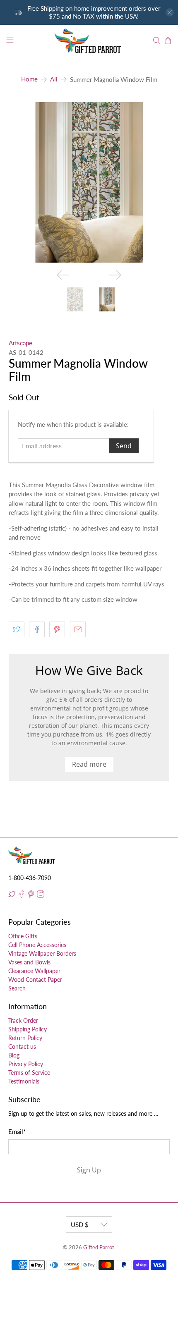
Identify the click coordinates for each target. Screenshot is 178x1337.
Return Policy (25, 1037)
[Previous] (63, 275)
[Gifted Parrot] (89, 41)
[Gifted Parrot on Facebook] (21, 895)
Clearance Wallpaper (34, 970)
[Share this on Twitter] (16, 629)
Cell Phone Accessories (37, 944)
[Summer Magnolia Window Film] (89, 182)
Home (29, 79)
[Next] (115, 275)
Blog (13, 1055)
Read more (89, 764)
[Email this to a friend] (78, 629)
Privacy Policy (25, 1063)
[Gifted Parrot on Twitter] (12, 895)
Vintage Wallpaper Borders (42, 953)
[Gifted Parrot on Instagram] (40, 895)
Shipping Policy (27, 1029)
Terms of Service (29, 1072)
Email (17, 1131)
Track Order (23, 1020)
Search (17, 988)
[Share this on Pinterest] (57, 629)
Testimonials (23, 1081)
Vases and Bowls (29, 962)
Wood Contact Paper (35, 979)
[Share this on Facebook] (37, 629)
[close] (170, 12)
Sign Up (89, 1169)
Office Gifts (22, 936)
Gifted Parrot (98, 1247)
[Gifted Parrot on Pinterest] (31, 895)
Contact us (22, 1046)
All (54, 79)
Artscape (20, 343)
